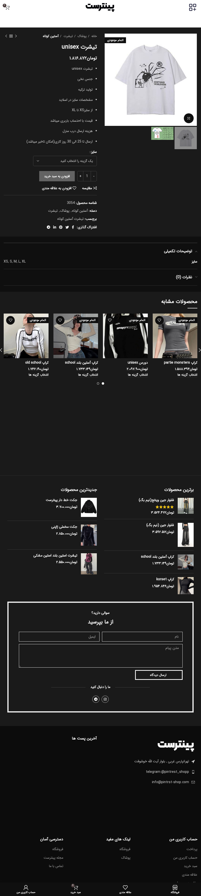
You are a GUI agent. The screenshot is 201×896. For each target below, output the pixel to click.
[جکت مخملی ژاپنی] (89, 535)
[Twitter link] (67, 227)
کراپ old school (37, 362)
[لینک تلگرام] (48, 227)
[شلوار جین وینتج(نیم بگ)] (186, 506)
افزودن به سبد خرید (57, 176)
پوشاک (82, 36)
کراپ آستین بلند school (81, 362)
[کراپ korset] (186, 585)
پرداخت (192, 849)
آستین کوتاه (51, 36)
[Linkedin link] (55, 227)
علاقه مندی (189, 874)
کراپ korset (165, 579)
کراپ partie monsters (180, 362)
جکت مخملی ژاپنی (64, 527)
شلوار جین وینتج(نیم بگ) (156, 500)
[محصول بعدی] (6, 36)
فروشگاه (125, 849)
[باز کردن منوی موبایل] (193, 7)
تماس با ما (56, 866)
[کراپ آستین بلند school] (186, 562)
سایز (94, 152)
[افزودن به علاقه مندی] (159, 320)
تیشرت (68, 36)
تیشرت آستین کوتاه (70, 219)
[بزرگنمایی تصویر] (189, 118)
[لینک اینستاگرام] (105, 699)
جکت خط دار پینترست (61, 500)
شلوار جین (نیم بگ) (160, 525)
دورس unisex (138, 362)
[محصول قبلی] (15, 36)
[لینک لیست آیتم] (151, 772)
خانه (93, 36)
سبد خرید (190, 866)
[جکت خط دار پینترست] (89, 507)
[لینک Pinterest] (61, 227)
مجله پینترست (53, 858)
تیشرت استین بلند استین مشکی (55, 555)
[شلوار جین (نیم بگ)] (186, 535)
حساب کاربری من (185, 858)
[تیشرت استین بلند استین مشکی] (89, 563)
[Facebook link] (72, 227)
